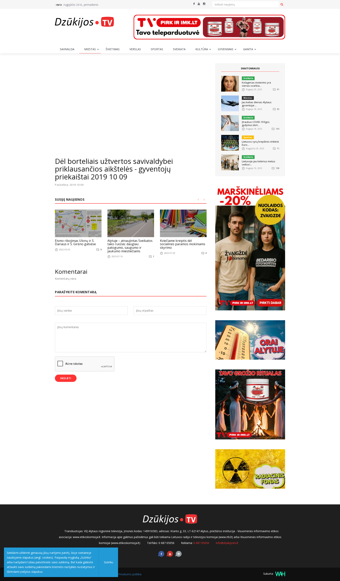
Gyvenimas (225, 49)
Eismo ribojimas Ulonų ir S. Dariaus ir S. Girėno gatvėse (75, 242)
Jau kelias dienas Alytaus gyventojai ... (257, 103)
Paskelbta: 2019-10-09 (69, 185)
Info (59, 4)
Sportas (157, 49)
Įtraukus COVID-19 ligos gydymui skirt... (256, 123)
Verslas (135, 49)
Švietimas (113, 49)
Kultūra (201, 49)
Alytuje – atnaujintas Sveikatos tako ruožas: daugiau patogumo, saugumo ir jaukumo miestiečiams (129, 246)
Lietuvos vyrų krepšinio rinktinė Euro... (260, 143)
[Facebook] (194, 4)
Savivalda (67, 49)
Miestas (90, 49)
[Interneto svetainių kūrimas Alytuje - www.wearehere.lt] (279, 573)
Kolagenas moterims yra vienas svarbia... (256, 84)
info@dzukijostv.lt (227, 543)
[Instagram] (204, 4)
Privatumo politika (130, 574)
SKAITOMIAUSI (250, 68)
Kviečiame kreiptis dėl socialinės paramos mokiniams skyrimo (182, 244)
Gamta (248, 49)
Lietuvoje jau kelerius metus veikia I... (258, 163)
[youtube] (199, 4)
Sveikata (179, 49)
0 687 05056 (201, 543)
